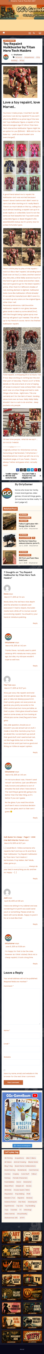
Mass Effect (9, 1186)
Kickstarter (27, 1182)
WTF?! (22, 1218)
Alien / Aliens (31, 1158)
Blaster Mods (33, 1162)
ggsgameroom (21, 1094)
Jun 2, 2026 (23, 546)
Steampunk (32, 1202)
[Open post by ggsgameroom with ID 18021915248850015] (22, 1117)
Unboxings (27, 1210)
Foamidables (9, 1182)
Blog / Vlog (8, 1166)
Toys (6, 1210)
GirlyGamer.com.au (29, 450)
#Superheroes (29, 57)
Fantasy (7, 1178)
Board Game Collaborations (25, 1166)
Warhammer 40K (11, 1218)
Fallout (34, 1174)
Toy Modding (30, 1206)
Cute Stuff (25, 1174)
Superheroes (9, 1206)
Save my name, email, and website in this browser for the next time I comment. (21, 1075)
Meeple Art (20, 1186)
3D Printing (23, 514)
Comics (7, 1174)
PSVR (28, 1194)
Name (7, 1030)
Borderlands (22, 1170)
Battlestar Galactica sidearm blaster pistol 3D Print (29, 543)
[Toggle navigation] (29, 33)
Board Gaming (10, 1170)
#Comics (19, 57)
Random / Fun (10, 1198)
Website (7, 1057)
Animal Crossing (20, 1162)
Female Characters (20, 1178)
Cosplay (16, 1174)
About (22, 1349)
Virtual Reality (22, 1214)
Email (7, 1044)
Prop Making (19, 1194)
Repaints (21, 1198)
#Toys (22, 60)
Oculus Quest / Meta (21, 1190)
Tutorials (14, 1210)
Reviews (29, 1198)
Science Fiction (10, 1202)
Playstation (9, 1194)
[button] (34, 33)
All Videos (8, 1162)
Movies (28, 1186)
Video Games (23, 521)
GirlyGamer (18, 55)
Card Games (33, 1170)
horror (19, 1182)
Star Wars (22, 1202)
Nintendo (8, 1190)
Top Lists (19, 1206)
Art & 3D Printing (9, 41)
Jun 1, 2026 (23, 563)
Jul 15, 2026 (23, 529)
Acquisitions (19, 1158)
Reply (35, 623)
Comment (9, 986)
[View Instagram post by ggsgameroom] (40, 1139)
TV (33, 538)
